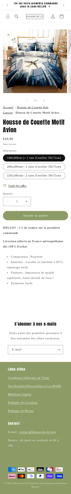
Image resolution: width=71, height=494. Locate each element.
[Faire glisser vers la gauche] (26, 100)
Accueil (8, 107)
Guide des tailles (17, 185)
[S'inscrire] (58, 349)
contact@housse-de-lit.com (37, 432)
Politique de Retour (21, 410)
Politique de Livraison (22, 402)
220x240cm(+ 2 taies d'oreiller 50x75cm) (34, 175)
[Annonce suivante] (63, 5)
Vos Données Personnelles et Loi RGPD (34, 386)
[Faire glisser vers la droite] (44, 100)
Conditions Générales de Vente (28, 377)
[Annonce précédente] (7, 5)
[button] (8, 16)
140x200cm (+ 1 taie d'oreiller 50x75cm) (34, 157)
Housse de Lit (20, 483)
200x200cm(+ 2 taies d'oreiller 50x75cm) (34, 166)
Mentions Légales (20, 394)
